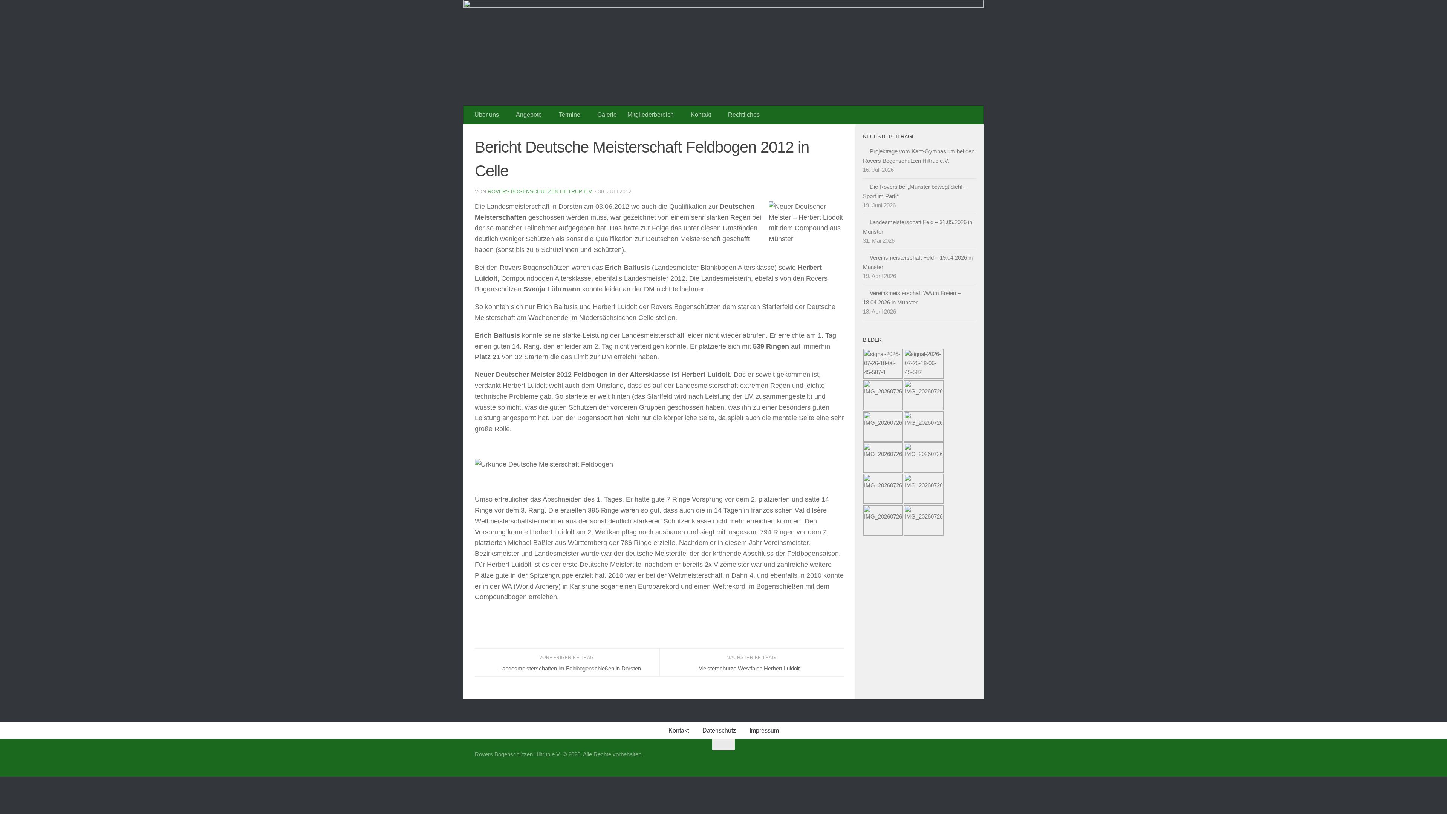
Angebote (529, 115)
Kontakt (701, 115)
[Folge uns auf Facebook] (953, 759)
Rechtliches (744, 115)
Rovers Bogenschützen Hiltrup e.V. (540, 191)
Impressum (764, 730)
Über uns (486, 115)
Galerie (607, 115)
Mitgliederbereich (650, 115)
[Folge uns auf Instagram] (967, 759)
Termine (569, 115)
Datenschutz (719, 730)
